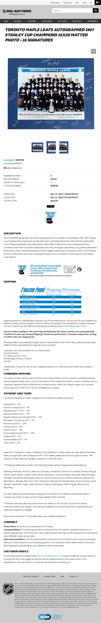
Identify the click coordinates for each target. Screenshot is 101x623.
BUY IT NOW (62, 21)
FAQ (77, 3)
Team (6, 21)
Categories (31, 21)
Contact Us (73, 576)
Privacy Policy (49, 576)
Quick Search (47, 21)
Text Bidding (92, 21)
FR (91, 3)
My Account (68, 3)
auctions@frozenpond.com (74, 326)
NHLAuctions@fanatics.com (49, 555)
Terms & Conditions (31, 576)
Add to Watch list (14, 168)
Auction (54, 200)
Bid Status (77, 21)
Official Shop (55, 3)
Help (84, 3)
